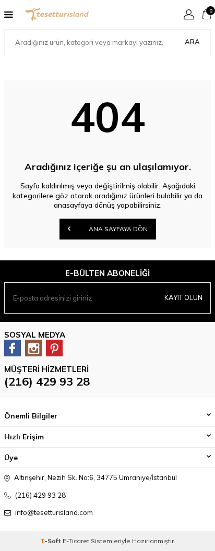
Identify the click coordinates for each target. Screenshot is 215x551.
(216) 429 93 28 (47, 381)
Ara (192, 42)
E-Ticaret (76, 541)
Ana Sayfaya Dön (117, 229)
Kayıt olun (183, 297)
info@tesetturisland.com (54, 512)
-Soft (51, 541)
